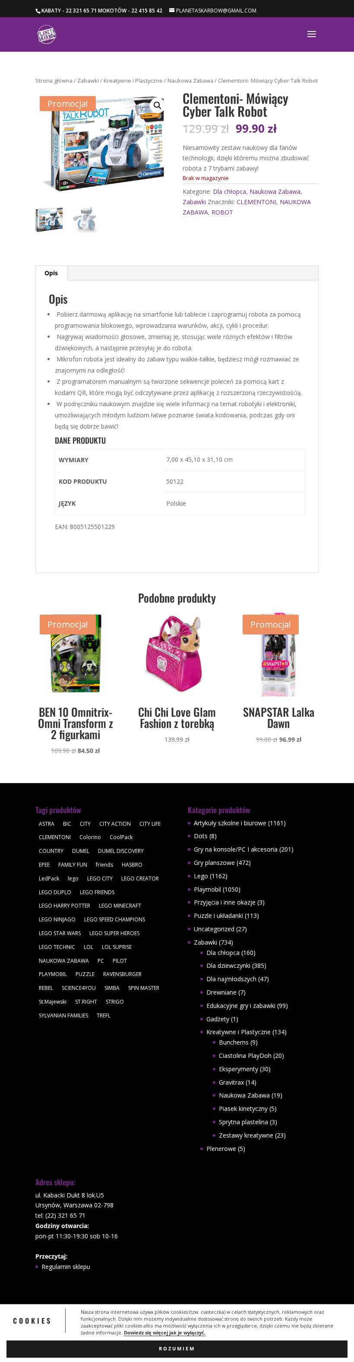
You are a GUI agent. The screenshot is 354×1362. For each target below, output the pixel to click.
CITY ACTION (115, 823)
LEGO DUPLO (55, 892)
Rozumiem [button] (177, 1349)
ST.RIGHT (86, 1001)
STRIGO (115, 1001)
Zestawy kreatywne (246, 1135)
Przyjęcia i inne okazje (225, 902)
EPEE (44, 864)
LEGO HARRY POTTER (64, 905)
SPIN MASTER (143, 988)
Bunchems (234, 1042)
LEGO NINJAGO (57, 919)
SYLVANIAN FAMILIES (63, 1015)
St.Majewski (52, 1001)
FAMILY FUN (72, 864)
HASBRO (132, 864)
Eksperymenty (238, 1069)
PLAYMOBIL (53, 974)
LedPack (49, 878)
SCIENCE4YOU (79, 988)
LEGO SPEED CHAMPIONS (114, 919)
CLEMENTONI (256, 202)
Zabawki (88, 80)
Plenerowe (221, 1148)
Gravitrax (231, 1082)
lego (73, 878)
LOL (88, 947)
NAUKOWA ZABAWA (64, 960)
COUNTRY (51, 851)
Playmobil (207, 889)
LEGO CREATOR (140, 878)
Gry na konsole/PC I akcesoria (236, 849)
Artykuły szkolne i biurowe (230, 823)
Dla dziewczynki (228, 965)
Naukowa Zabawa (190, 80)
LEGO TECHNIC (57, 947)
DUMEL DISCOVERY (121, 851)
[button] (157, 105)
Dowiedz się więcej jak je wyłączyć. (164, 1333)
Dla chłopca (229, 191)
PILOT (120, 960)
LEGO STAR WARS (60, 933)
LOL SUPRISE (117, 947)
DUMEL (80, 851)
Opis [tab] (51, 273)
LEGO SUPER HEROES (114, 933)
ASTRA (46, 823)
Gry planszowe (214, 862)
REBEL (46, 988)
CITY (85, 823)
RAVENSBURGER (122, 974)
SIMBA (112, 988)
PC (101, 960)
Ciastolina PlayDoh (245, 1055)
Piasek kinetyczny (243, 1108)
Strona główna (54, 80)
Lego (201, 876)
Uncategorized (214, 929)
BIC (67, 823)
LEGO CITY (100, 878)
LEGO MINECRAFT (120, 905)
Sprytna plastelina (243, 1122)
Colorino (90, 837)
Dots (201, 836)
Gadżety (217, 1019)
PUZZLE (85, 974)
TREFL (104, 1015)
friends (104, 864)
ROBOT (222, 212)
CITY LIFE (150, 823)
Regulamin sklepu (65, 1266)
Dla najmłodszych (231, 979)
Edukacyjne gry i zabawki (240, 1005)
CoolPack (121, 837)
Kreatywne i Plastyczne (133, 80)
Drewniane (221, 992)
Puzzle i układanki (218, 915)
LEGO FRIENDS (97, 892)
